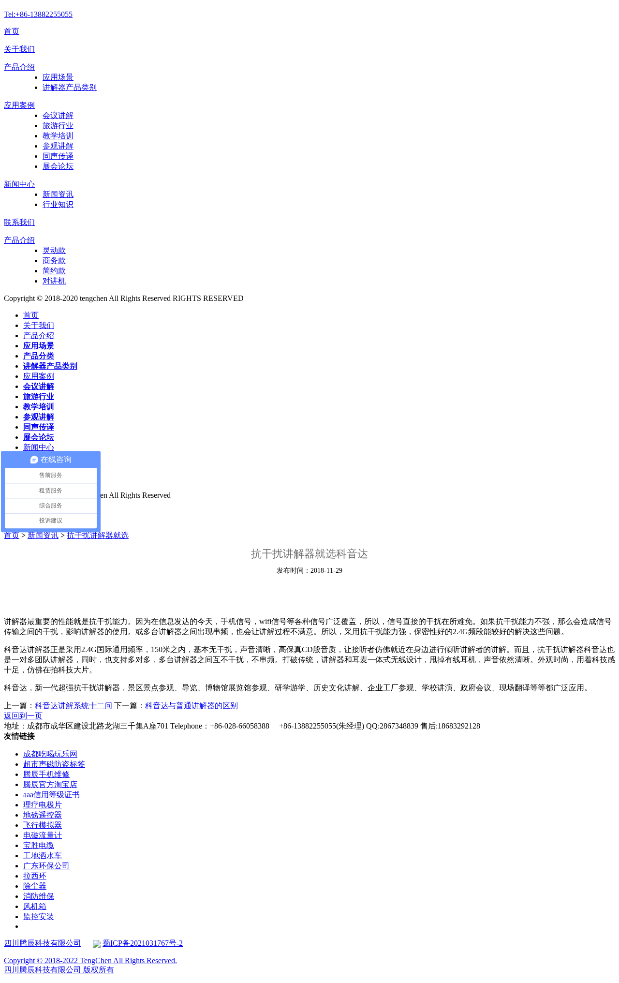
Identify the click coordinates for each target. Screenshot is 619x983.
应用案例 (19, 105)
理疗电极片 (42, 805)
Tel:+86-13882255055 (38, 14)
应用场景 (58, 77)
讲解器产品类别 (70, 87)
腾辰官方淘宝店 (50, 784)
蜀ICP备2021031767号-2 (143, 943)
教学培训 (58, 136)
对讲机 (54, 281)
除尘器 (34, 886)
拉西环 (34, 876)
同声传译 (58, 156)
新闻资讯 (58, 194)
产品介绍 (19, 67)
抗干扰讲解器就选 (98, 535)
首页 (11, 31)
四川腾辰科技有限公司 (42, 943)
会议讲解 (58, 115)
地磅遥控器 (42, 815)
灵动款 (54, 250)
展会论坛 (58, 166)
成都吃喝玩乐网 (50, 754)
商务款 (54, 260)
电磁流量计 (42, 835)
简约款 (54, 271)
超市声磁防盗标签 (54, 764)
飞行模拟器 (42, 825)
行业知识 (58, 204)
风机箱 (34, 906)
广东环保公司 (46, 866)
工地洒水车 (42, 855)
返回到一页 (23, 716)
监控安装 (38, 916)
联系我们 (19, 222)
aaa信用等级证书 (51, 794)
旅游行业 (58, 125)
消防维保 (38, 896)
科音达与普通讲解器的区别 (191, 705)
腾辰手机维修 (46, 774)
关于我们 (19, 49)
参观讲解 (58, 146)
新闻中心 (19, 184)
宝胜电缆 (38, 845)
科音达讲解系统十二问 (73, 705)
